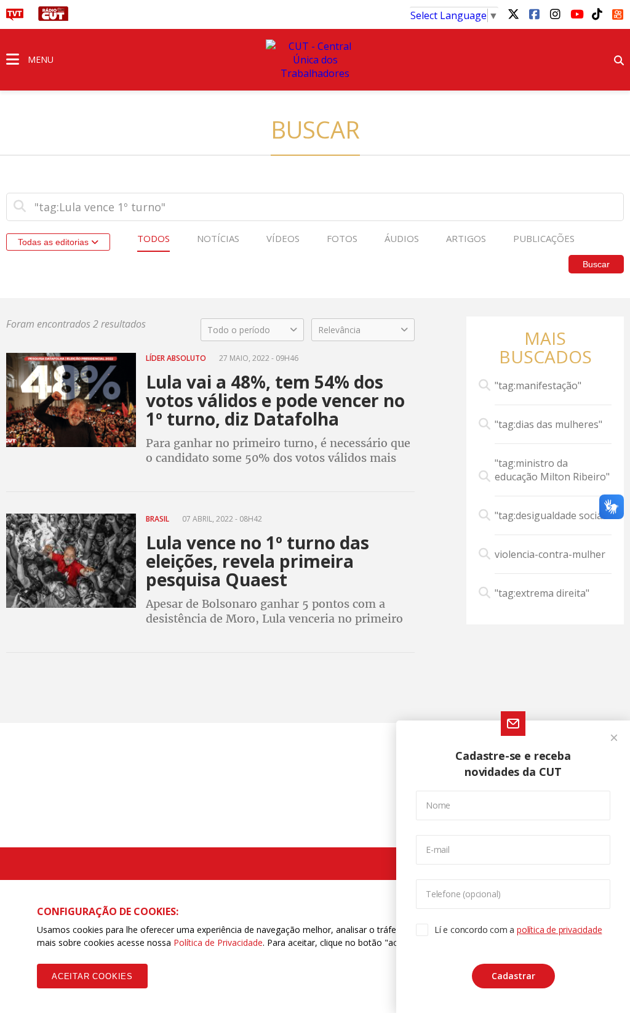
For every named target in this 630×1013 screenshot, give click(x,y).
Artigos (466, 238)
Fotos (342, 238)
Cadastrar (513, 976)
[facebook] (534, 13)
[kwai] (618, 12)
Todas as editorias (54, 242)
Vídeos (283, 238)
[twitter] (513, 13)
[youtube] (576, 13)
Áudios (402, 238)
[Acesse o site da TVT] (14, 17)
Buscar (596, 264)
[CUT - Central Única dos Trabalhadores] (315, 59)
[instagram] (555, 13)
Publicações (544, 238)
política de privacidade (559, 929)
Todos (153, 238)
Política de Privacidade (218, 942)
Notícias (218, 238)
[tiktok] (597, 13)
